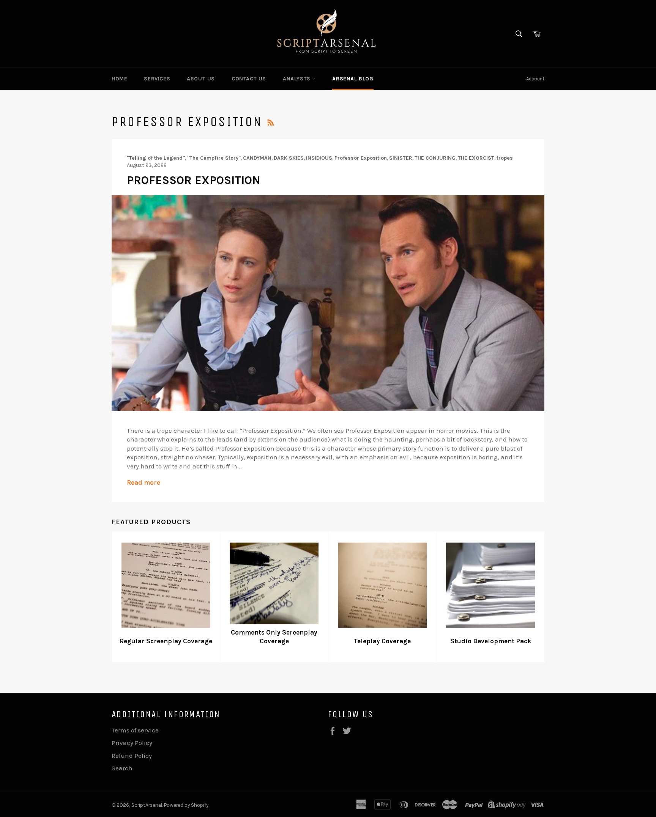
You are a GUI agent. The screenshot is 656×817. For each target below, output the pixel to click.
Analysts (297, 78)
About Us (201, 78)
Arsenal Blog (352, 78)
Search (122, 768)
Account (535, 79)
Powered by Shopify (186, 805)
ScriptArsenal (146, 805)
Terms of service (135, 730)
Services (157, 78)
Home (119, 78)
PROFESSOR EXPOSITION (193, 180)
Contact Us (249, 78)
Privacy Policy (132, 742)
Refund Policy (132, 755)
